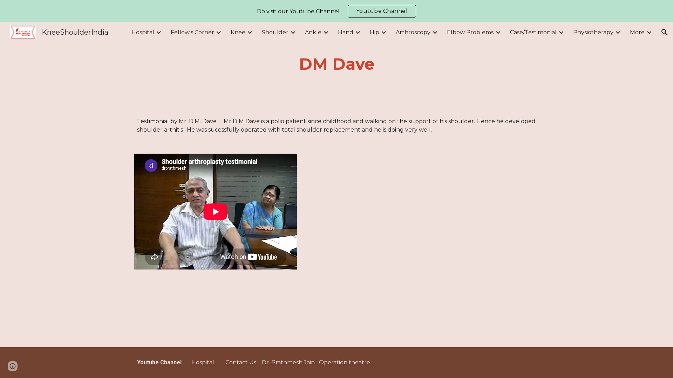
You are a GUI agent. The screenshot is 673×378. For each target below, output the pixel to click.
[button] (664, 32)
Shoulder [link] (275, 32)
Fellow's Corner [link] (192, 32)
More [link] (637, 32)
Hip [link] (374, 32)
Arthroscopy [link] (413, 32)
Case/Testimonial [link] (533, 32)
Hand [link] (345, 32)
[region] (336, 11)
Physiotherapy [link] (593, 32)
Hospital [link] (142, 32)
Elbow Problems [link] (470, 32)
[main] (336, 64)
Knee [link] (238, 32)
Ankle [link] (313, 32)
